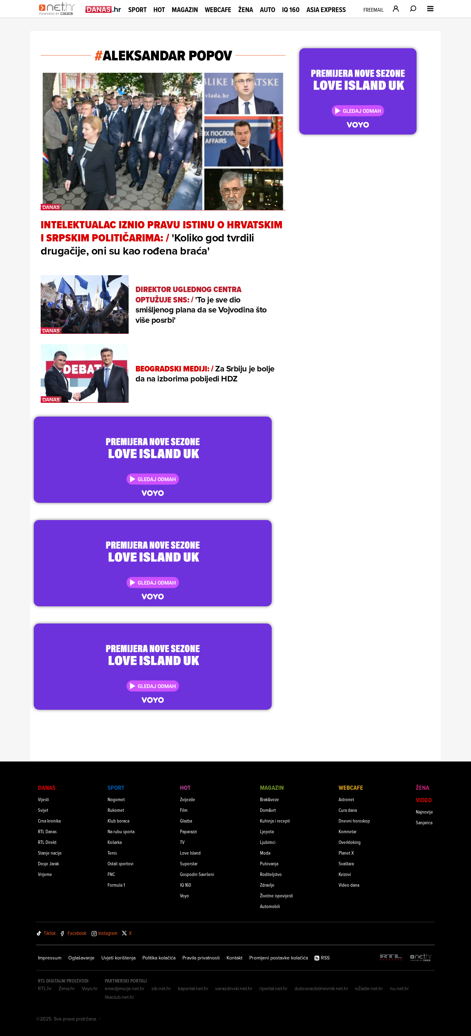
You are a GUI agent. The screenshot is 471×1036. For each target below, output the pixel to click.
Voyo (184, 895)
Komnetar (348, 831)
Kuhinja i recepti (275, 820)
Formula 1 (116, 884)
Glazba (186, 820)
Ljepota (267, 831)
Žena (245, 9)
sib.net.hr (161, 988)
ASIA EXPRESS (326, 10)
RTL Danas (47, 831)
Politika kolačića (159, 957)
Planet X (346, 852)
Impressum (49, 957)
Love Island (190, 852)
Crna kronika (49, 820)
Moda (265, 852)
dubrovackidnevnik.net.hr (321, 988)
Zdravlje (267, 884)
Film (184, 810)
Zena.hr (67, 988)
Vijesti (43, 799)
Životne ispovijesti (276, 895)
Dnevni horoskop (354, 820)
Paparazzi (188, 831)
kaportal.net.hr (193, 988)
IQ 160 (291, 10)
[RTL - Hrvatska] (391, 958)
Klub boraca (118, 820)
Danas (47, 787)
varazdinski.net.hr (233, 988)
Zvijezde (187, 799)
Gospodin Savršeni (197, 874)
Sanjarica (424, 822)
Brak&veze (269, 799)
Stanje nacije (50, 852)
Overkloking (350, 842)
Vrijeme (45, 874)
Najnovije (424, 811)
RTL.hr (45, 988)
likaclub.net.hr (119, 997)
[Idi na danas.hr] (103, 9)
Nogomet (116, 799)
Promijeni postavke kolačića (278, 957)
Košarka (115, 842)
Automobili (270, 906)
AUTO (267, 10)
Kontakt (234, 957)
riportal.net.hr (273, 988)
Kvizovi (345, 874)
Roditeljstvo (271, 874)
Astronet (346, 799)
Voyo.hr (90, 988)
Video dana (349, 884)
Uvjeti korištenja (118, 957)
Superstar (189, 863)
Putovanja (269, 863)
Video (424, 800)
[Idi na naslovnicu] (59, 15)
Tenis (112, 852)
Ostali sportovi (120, 863)
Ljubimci (267, 842)
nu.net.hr (399, 988)
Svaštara (346, 863)
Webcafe (218, 9)
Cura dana (348, 810)
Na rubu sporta (121, 831)
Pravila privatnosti (201, 957)
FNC (111, 874)
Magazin (185, 9)
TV (182, 842)
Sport (137, 9)
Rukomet (116, 810)
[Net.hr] (421, 958)
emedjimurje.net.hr (124, 988)
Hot (159, 9)
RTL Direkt (47, 842)
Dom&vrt (268, 810)
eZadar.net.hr (369, 988)
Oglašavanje (81, 957)
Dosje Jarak (48, 863)
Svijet (43, 810)
